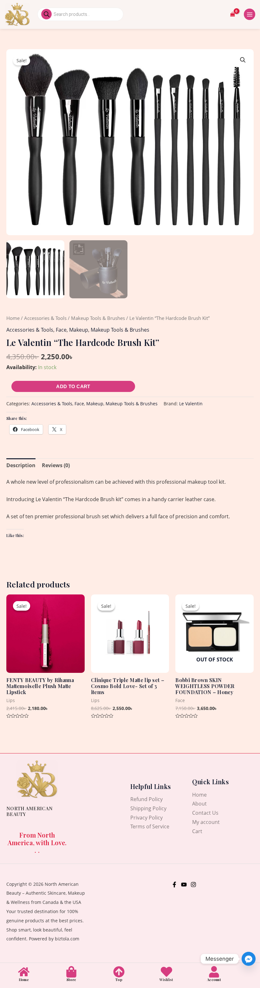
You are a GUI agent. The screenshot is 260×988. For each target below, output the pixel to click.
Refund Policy (146, 799)
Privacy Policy (146, 817)
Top (118, 979)
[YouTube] (184, 884)
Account (214, 979)
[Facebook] (174, 884)
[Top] (119, 972)
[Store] (71, 972)
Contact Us (205, 812)
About (199, 803)
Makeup (78, 329)
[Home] (23, 972)
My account (206, 822)
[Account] (214, 972)
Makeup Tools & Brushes (98, 318)
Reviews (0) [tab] (56, 465)
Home (13, 318)
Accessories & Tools (45, 318)
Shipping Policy (148, 808)
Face (61, 329)
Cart (197, 831)
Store (71, 979)
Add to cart (73, 386)
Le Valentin (191, 404)
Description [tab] (21, 465)
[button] (243, 60)
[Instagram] (193, 884)
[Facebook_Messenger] (249, 959)
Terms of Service (149, 826)
